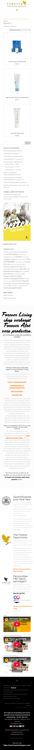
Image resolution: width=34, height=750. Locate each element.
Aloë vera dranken (17, 391)
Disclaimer (28, 705)
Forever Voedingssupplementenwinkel (14, 182)
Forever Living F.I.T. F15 (11, 167)
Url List (29, 707)
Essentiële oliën (17, 395)
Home (5, 19)
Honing (23, 271)
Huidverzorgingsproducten (13, 278)
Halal (20, 271)
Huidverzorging (16, 276)
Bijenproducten (20, 254)
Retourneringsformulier (17, 734)
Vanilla (9, 285)
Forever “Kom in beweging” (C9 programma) (15, 196)
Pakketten (25, 281)
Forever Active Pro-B (19, 262)
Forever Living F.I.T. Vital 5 (12, 169)
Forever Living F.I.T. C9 (11, 164)
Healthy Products (8, 295)
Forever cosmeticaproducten (17, 382)
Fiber (29, 259)
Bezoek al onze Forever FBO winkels (18, 694)
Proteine (22, 283)
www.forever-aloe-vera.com (10, 696)
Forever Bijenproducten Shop (11, 151)
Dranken (19, 257)
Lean (12, 281)
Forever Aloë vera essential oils (12, 156)
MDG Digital (6, 694)
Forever (10, 261)
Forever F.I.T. (21, 267)
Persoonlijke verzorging (10, 283)
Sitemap (17, 707)
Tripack (5, 285)
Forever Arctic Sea (14, 264)
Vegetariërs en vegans (17, 285)
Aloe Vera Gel (18, 252)
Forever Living (17, 502)
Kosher (9, 281)
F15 (26, 259)
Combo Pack (12, 257)
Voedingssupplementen (12, 288)
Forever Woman (15, 269)
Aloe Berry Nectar (8, 252)
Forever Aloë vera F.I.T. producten (12, 159)
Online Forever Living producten (12, 194)
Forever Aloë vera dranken (10, 153)
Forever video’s (7, 199)
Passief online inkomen (9, 298)
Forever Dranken (9, 267)
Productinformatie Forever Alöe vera (18, 19)
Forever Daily (22, 264)
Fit (4, 262)
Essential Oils (25, 257)
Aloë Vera (13, 254)
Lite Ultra (18, 281)
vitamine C (25, 285)
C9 (24, 254)
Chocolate (6, 257)
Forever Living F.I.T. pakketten (11, 162)
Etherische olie (21, 259)
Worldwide (13, 687)
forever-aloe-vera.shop (22, 690)
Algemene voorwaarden (10, 703)
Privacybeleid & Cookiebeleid (23, 703)
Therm (27, 283)
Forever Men (6, 269)
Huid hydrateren (17, 274)
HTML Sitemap (23, 707)
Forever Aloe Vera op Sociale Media (11, 698)
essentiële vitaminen (10, 259)
